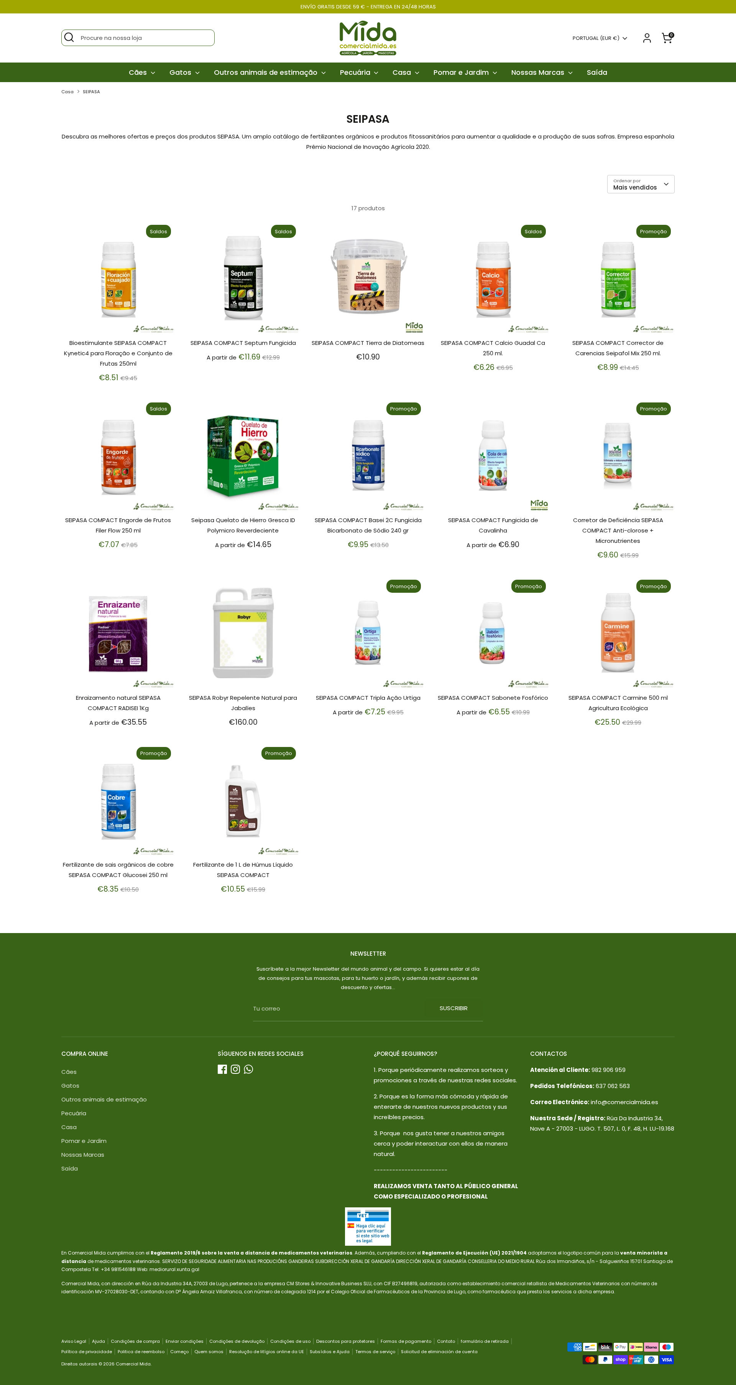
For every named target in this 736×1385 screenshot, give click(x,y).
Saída (597, 72)
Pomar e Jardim (462, 72)
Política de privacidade (86, 1352)
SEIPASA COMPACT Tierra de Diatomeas (368, 343)
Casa (403, 72)
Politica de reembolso (141, 1352)
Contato (446, 1341)
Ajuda (98, 1341)
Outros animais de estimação (266, 72)
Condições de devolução (236, 1341)
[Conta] (647, 38)
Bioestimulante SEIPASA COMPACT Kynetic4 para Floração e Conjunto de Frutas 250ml (118, 353)
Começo (179, 1352)
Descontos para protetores (345, 1341)
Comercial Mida (133, 1364)
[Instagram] (235, 1069)
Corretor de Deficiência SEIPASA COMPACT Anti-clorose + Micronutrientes (618, 530)
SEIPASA (91, 92)
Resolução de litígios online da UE (266, 1352)
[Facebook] (222, 1069)
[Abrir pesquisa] (69, 37)
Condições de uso (290, 1341)
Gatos (181, 72)
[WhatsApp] (248, 1069)
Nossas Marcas (538, 72)
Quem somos (208, 1352)
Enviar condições (185, 1341)
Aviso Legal (73, 1341)
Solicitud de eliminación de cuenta (439, 1352)
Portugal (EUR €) (596, 38)
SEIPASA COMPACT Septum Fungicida (243, 343)
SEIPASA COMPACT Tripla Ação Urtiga (368, 698)
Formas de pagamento (406, 1341)
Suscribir (454, 1008)
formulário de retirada (485, 1341)
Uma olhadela (118, 322)
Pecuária (356, 72)
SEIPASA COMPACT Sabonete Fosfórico (493, 698)
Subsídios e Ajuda (330, 1352)
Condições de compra (135, 1341)
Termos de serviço (375, 1352)
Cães (139, 72)
